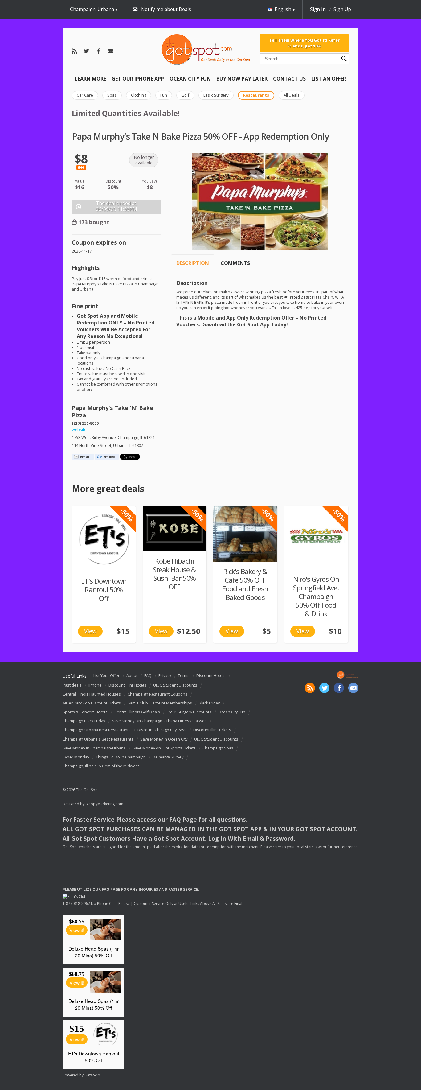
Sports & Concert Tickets (85, 712)
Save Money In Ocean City (163, 739)
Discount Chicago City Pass (161, 730)
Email (85, 456)
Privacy (164, 675)
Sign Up (342, 9)
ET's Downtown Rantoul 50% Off (104, 589)
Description (192, 263)
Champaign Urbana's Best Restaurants (98, 739)
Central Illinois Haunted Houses (92, 694)
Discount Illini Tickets (127, 685)
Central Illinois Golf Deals (137, 712)
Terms (184, 675)
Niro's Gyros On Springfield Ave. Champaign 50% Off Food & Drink (316, 596)
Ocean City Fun (190, 78)
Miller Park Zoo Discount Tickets (92, 703)
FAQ (148, 675)
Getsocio (92, 1075)
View (90, 631)
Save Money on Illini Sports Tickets (164, 748)
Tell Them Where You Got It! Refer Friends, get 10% (304, 42)
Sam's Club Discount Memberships (160, 703)
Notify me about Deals (166, 9)
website (79, 429)
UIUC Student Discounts (175, 685)
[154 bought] (174, 528)
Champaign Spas (217, 748)
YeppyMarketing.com (104, 804)
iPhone (95, 685)
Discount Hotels (211, 675)
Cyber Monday (76, 757)
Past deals (72, 685)
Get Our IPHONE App (138, 78)
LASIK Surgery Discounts (189, 712)
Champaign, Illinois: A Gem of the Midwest (101, 766)
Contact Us (289, 78)
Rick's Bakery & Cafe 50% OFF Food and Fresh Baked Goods (245, 584)
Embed (109, 456)
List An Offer (328, 78)
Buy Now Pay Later (242, 78)
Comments (235, 263)
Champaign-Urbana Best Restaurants (97, 730)
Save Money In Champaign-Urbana (94, 748)
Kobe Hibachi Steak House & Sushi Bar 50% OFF (174, 574)
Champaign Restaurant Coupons (157, 694)
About (131, 675)
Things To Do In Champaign (121, 757)
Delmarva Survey (168, 757)
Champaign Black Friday (84, 721)
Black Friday (209, 703)
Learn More (90, 78)
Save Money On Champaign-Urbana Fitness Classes (159, 721)
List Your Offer (106, 675)
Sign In (318, 9)
